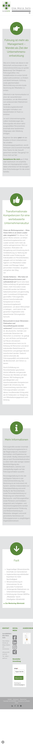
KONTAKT (5, 628)
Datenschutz (23, 699)
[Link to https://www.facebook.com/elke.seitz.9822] (15, 637)
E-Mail (16, 668)
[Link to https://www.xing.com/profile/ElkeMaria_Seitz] (15, 652)
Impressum (16, 699)
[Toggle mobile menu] (30, 13)
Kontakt (10, 699)
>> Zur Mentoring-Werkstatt (14, 603)
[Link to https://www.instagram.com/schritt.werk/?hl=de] (15, 647)
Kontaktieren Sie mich (11, 159)
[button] (3, 742)
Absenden (19, 678)
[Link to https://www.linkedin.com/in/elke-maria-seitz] (15, 642)
